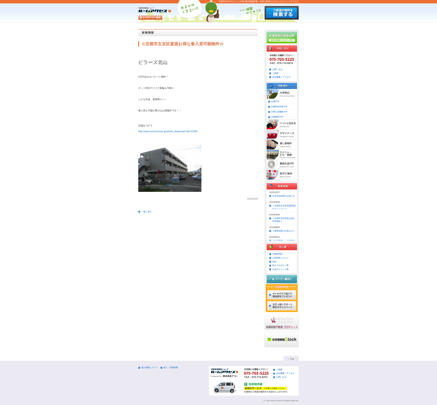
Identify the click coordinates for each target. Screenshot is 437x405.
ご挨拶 (275, 73)
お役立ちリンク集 (280, 269)
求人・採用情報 (171, 367)
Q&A (274, 261)
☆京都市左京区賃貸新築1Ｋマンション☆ (284, 207)
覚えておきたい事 (280, 265)
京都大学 (275, 101)
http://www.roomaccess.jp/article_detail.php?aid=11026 (168, 131)
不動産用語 (277, 254)
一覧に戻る (146, 211)
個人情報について (149, 367)
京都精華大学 (277, 117)
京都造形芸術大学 (279, 106)
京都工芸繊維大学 (279, 112)
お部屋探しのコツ (280, 258)
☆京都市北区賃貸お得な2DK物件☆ (283, 219)
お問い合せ (277, 69)
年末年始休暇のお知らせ (283, 196)
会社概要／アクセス (281, 77)
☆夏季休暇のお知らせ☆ (283, 231)
